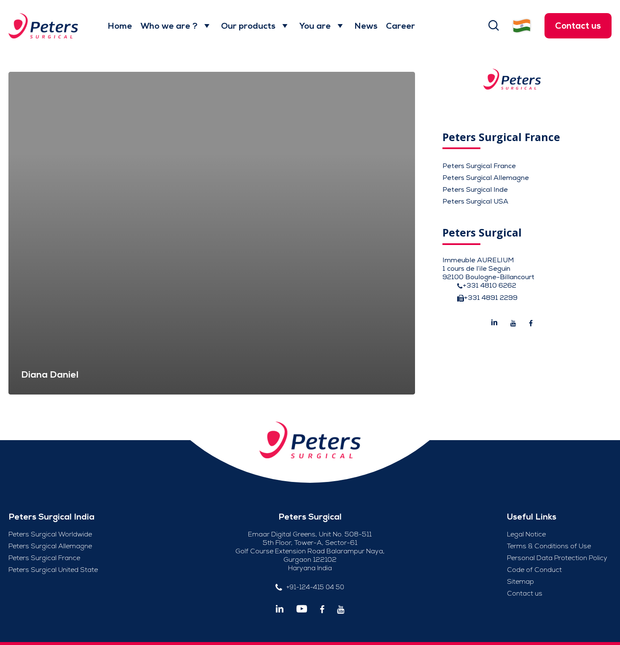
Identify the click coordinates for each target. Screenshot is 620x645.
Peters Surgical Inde (475, 189)
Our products (248, 26)
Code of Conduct (534, 570)
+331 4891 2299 (491, 298)
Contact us (578, 25)
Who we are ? (168, 26)
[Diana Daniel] (211, 233)
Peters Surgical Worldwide (50, 534)
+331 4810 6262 (489, 285)
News (365, 26)
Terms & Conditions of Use (549, 546)
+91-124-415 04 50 (315, 587)
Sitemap (520, 581)
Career (400, 26)
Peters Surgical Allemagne (485, 178)
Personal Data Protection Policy (557, 558)
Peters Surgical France (479, 166)
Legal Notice (526, 534)
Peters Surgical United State (53, 570)
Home (120, 26)
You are (315, 26)
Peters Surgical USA (475, 201)
